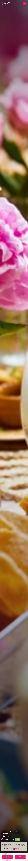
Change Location (9, 839)
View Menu (17, 848)
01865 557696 (6, 848)
